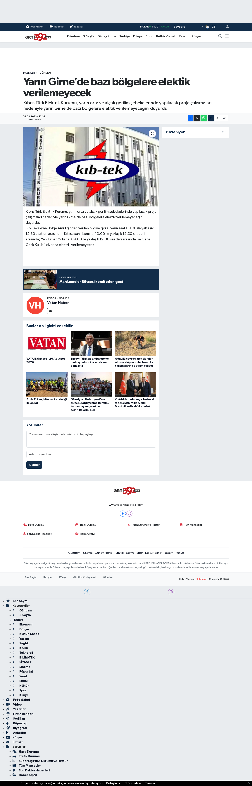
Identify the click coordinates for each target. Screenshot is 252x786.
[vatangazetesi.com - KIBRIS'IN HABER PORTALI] (37, 36)
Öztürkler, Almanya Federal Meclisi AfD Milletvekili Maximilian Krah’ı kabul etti (134, 403)
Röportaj (26, 671)
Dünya (138, 36)
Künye (196, 36)
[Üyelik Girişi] (226, 27)
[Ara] (220, 36)
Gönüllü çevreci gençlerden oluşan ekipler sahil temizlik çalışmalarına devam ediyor (134, 362)
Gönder (34, 464)
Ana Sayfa (31, 577)
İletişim (47, 577)
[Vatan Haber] (35, 305)
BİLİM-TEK (27, 657)
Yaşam (183, 36)
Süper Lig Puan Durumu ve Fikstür (43, 761)
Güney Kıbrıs (106, 36)
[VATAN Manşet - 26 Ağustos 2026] (47, 343)
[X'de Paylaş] (197, 118)
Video (17, 704)
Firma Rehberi (23, 714)
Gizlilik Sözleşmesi (84, 577)
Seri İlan (19, 718)
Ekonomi (25, 624)
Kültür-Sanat (166, 36)
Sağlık (24, 643)
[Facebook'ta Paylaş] (190, 118)
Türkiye (124, 36)
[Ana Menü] (227, 36)
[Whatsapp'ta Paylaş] (204, 118)
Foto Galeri (36, 26)
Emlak (23, 680)
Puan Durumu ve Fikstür (146, 524)
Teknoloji (26, 652)
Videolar (58, 26)
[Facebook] (123, 514)
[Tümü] (224, 132)
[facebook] (87, 592)
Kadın (23, 648)
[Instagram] (129, 514)
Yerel (23, 676)
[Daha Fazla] (211, 118)
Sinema (24, 666)
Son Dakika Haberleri (39, 533)
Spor (149, 36)
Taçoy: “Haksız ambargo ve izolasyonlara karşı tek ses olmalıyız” (90, 362)
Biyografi (20, 728)
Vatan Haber (58, 303)
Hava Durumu (36, 524)
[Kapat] (249, 783)
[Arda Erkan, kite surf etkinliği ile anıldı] (47, 384)
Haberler (29, 73)
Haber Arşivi (87, 533)
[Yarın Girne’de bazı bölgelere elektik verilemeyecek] (91, 166)
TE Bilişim (201, 579)
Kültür (24, 685)
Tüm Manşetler (193, 524)
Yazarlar (78, 26)
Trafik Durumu (88, 524)
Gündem (73, 36)
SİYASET (25, 662)
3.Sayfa (88, 36)
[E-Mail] (50, 311)
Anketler (19, 732)
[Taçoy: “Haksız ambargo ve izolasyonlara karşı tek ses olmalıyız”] (91, 343)
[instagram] (171, 592)
